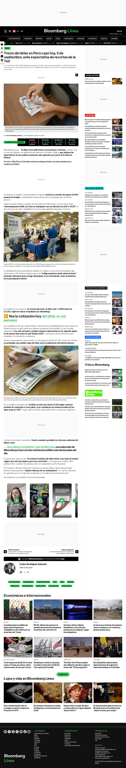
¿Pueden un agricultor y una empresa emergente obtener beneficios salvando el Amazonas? (97, 402)
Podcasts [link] (114, 38)
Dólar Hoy (67, 737)
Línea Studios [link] (92, 38)
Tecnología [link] (80, 38)
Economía (67, 733)
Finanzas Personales (70, 742)
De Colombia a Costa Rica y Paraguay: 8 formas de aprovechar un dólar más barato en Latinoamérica (98, 204)
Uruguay (36, 751)
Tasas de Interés (66, 586)
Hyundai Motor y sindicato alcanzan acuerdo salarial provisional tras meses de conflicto (98, 128)
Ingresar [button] (119, 31)
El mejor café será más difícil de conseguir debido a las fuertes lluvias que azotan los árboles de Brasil (98, 408)
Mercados (68, 735)
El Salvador (37, 754)
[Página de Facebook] (5, 731)
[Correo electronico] (20, 572)
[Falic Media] (110, 34)
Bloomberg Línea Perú (43, 582)
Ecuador (36, 747)
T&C (96, 740)
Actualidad (68, 738)
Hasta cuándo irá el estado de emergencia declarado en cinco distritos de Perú (20, 552)
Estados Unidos (41, 586)
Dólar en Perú (14, 586)
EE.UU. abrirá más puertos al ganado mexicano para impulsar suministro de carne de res (47, 627)
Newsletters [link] (27, 38)
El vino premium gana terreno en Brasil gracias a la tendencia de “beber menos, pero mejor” (107, 708)
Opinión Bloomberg (93, 337)
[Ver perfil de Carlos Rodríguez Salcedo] (11, 568)
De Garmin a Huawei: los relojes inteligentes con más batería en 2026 (47, 708)
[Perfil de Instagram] (17, 731)
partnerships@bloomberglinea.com (105, 749)
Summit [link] (49, 38)
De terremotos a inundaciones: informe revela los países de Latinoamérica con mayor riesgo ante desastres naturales (97, 415)
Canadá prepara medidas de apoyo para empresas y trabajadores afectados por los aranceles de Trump (17, 628)
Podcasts (67, 744)
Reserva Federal (53, 586)
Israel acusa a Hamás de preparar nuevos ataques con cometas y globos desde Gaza (108, 627)
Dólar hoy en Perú (27, 586)
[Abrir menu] (5, 31)
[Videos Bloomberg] (103, 365)
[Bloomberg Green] (103, 393)
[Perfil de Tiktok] (25, 731)
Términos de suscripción (102, 737)
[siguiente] (76, 551)
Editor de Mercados (25, 568)
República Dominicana (40, 756)
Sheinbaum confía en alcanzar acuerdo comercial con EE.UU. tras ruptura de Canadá (47, 665)
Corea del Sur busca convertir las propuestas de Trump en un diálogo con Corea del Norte (97, 148)
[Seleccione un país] (22, 31)
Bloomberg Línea (28, 582)
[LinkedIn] (28, 572)
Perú (7, 48)
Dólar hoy (70, 582)
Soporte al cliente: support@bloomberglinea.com (104, 755)
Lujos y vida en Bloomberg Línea (29, 679)
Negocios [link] (104, 38)
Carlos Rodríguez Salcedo (14, 135)
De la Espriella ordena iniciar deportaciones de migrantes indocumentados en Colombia (107, 665)
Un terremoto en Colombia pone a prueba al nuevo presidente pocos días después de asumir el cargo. (97, 378)
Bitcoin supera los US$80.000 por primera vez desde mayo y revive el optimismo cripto (98, 121)
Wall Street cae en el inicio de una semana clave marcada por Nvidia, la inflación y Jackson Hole (97, 213)
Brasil (36, 735)
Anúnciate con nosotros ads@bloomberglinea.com (102, 752)
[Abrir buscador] (10, 31)
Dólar (62, 582)
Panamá (36, 749)
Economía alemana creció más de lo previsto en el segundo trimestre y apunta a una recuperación (98, 135)
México (36, 737)
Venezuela (37, 742)
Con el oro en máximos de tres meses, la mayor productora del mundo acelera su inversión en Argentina (97, 331)
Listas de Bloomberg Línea (72, 745)
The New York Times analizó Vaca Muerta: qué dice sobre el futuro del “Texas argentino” (77, 665)
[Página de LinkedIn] (21, 731)
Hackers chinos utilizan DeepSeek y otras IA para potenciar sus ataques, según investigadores (76, 628)
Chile (35, 744)
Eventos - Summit (100, 748)
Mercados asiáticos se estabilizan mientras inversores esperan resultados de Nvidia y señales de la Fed (97, 142)
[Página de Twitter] (9, 731)
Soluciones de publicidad (102, 758)
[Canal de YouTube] (13, 731)
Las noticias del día (14, 582)
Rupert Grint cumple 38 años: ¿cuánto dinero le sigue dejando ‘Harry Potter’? (77, 708)
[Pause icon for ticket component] (5, 43)
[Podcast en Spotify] (29, 731)
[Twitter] (24, 572)
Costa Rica (37, 752)
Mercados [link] (39, 38)
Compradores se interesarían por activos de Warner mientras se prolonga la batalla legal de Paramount (97, 155)
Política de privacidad (101, 735)
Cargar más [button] (63, 674)
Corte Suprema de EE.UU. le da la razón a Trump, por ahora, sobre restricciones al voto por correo (18, 665)
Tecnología (98, 738)
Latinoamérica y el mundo (41, 733)
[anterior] (5, 551)
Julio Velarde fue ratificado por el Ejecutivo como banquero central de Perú (62, 552)
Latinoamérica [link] (68, 38)
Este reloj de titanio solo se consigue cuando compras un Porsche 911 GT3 (16, 708)
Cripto (66, 740)
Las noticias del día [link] (14, 38)
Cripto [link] (58, 38)
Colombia (37, 740)
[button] (76, 75)
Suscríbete (98, 733)
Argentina (37, 738)
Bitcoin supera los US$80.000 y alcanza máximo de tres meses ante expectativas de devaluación (97, 322)
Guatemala (37, 757)
